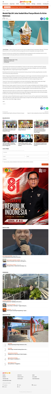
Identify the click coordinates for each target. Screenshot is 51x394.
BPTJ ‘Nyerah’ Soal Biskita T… (14, 359)
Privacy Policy (20, 376)
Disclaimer (34, 376)
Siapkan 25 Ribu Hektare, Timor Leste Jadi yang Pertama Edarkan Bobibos (25, 144)
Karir (33, 375)
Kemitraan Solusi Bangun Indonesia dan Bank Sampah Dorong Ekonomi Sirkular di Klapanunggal (39, 130)
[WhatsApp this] (47, 18)
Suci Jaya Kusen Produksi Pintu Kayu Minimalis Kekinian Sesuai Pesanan (40, 144)
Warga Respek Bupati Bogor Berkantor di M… (17, 344)
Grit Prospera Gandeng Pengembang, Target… (17, 310)
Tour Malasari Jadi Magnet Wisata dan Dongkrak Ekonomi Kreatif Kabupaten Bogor (9, 130)
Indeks (4, 375)
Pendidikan (9, 300)
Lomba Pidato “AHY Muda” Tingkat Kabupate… (17, 305)
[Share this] (41, 18)
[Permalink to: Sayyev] (4, 18)
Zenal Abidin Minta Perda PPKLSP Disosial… (12, 257)
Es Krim (4, 103)
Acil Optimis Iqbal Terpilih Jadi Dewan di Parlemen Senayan (13, 112)
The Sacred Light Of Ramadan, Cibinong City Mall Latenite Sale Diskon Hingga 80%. (9, 144)
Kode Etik (19, 375)
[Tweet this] (44, 18)
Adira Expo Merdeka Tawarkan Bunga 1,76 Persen (24, 129)
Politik (14, 362)
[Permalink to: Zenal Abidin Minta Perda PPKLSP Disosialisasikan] (25, 242)
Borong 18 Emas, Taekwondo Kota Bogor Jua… (17, 265)
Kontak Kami (20, 378)
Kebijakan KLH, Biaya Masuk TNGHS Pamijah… (17, 354)
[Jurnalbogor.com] (25, 1)
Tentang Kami (5, 378)
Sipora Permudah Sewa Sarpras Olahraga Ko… (17, 261)
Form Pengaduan (35, 378)
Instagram (35, 385)
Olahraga (14, 264)
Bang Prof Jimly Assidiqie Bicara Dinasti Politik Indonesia (38, 112)
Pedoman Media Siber (7, 380)
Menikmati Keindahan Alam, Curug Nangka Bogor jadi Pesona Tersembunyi (10, 61)
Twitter (20, 385)
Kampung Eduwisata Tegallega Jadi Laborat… (12, 301)
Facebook (5, 385)
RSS (19, 386)
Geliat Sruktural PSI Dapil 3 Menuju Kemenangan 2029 (28, 7)
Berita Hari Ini (9, 264)
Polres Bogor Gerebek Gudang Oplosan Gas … (17, 349)
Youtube (5, 386)
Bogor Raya (5, 300)
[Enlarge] (46, 169)
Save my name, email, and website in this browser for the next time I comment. (18, 161)
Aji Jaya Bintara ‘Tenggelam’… (14, 363)
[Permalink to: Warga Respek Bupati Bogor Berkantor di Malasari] (25, 329)
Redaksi (4, 376)
